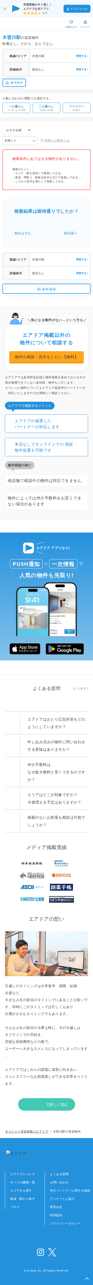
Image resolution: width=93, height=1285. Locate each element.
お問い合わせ (59, 1182)
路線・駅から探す (22, 1199)
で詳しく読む (57, 1104)
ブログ (15, 1207)
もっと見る (79, 688)
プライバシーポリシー (65, 1223)
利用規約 (56, 1215)
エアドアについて (22, 1174)
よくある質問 (59, 1174)
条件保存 (16, 82)
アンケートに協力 (62, 1199)
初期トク (10, 140)
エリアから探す (21, 1190)
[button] (87, 1279)
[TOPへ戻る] (21, 24)
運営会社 (56, 1207)
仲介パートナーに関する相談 (70, 1190)
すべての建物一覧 (22, 1182)
